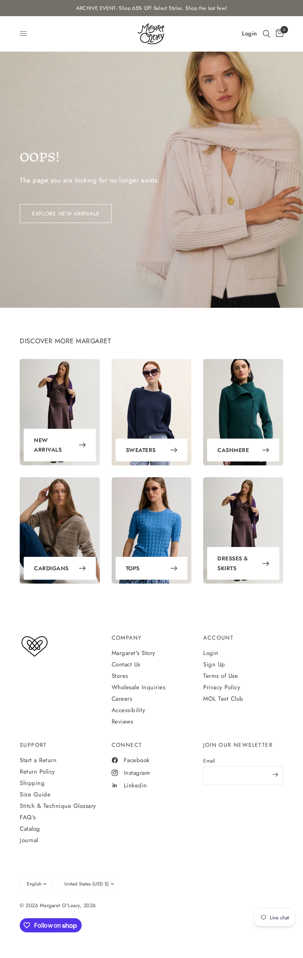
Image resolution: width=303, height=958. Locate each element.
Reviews (122, 721)
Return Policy (37, 771)
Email (209, 761)
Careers (122, 698)
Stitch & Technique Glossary (58, 806)
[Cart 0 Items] (278, 33)
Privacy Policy (221, 687)
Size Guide (35, 794)
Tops (133, 568)
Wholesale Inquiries (139, 687)
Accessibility (129, 710)
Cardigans (51, 568)
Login (211, 653)
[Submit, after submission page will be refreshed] (275, 775)
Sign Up (214, 664)
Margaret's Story (133, 653)
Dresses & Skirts (232, 563)
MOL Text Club (223, 698)
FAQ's (28, 817)
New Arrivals (48, 445)
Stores (120, 676)
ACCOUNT (218, 637)
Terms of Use (220, 676)
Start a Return (38, 760)
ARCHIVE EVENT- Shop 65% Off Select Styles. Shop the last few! (151, 8)
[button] (266, 33)
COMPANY (127, 637)
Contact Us (126, 664)
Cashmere (233, 450)
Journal (29, 840)
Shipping (32, 783)
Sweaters (141, 450)
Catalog (30, 828)
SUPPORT (33, 745)
